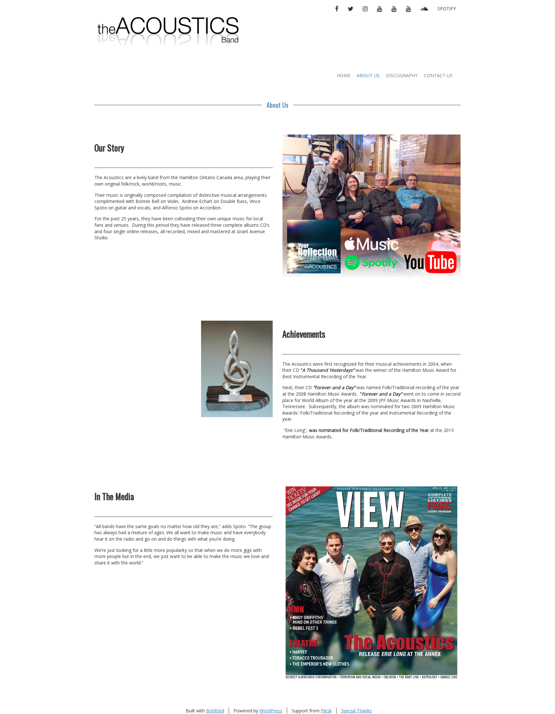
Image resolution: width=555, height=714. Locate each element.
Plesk (326, 711)
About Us (368, 75)
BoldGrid (215, 711)
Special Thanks (356, 711)
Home (343, 75)
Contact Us (438, 75)
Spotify (446, 8)
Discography (402, 75)
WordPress (271, 711)
